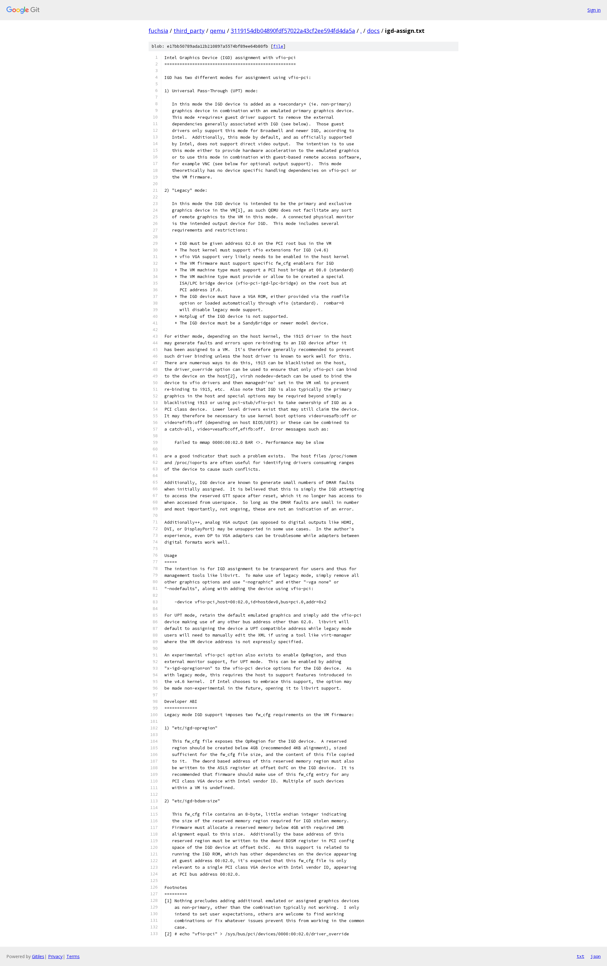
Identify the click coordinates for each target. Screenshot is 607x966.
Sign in (594, 10)
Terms (73, 956)
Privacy (55, 956)
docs (373, 30)
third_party (189, 30)
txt (580, 956)
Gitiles (38, 956)
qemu (217, 30)
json (596, 956)
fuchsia (158, 30)
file (278, 46)
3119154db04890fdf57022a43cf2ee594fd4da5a (293, 30)
